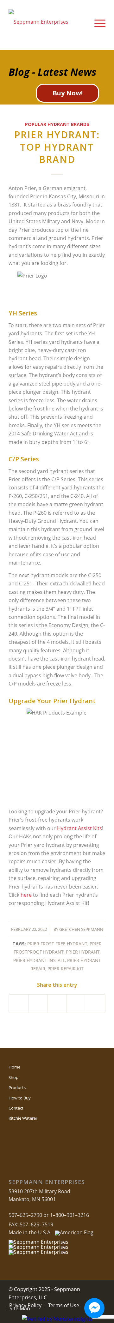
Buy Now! (68, 93)
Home (14, 1067)
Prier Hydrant (83, 952)
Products (17, 1087)
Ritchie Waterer (23, 1118)
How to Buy (20, 1098)
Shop (13, 1077)
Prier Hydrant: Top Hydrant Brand (57, 147)
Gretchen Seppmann (81, 929)
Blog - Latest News (52, 72)
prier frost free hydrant (57, 944)
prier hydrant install (39, 960)
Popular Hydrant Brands (57, 124)
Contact (16, 1108)
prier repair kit (66, 969)
